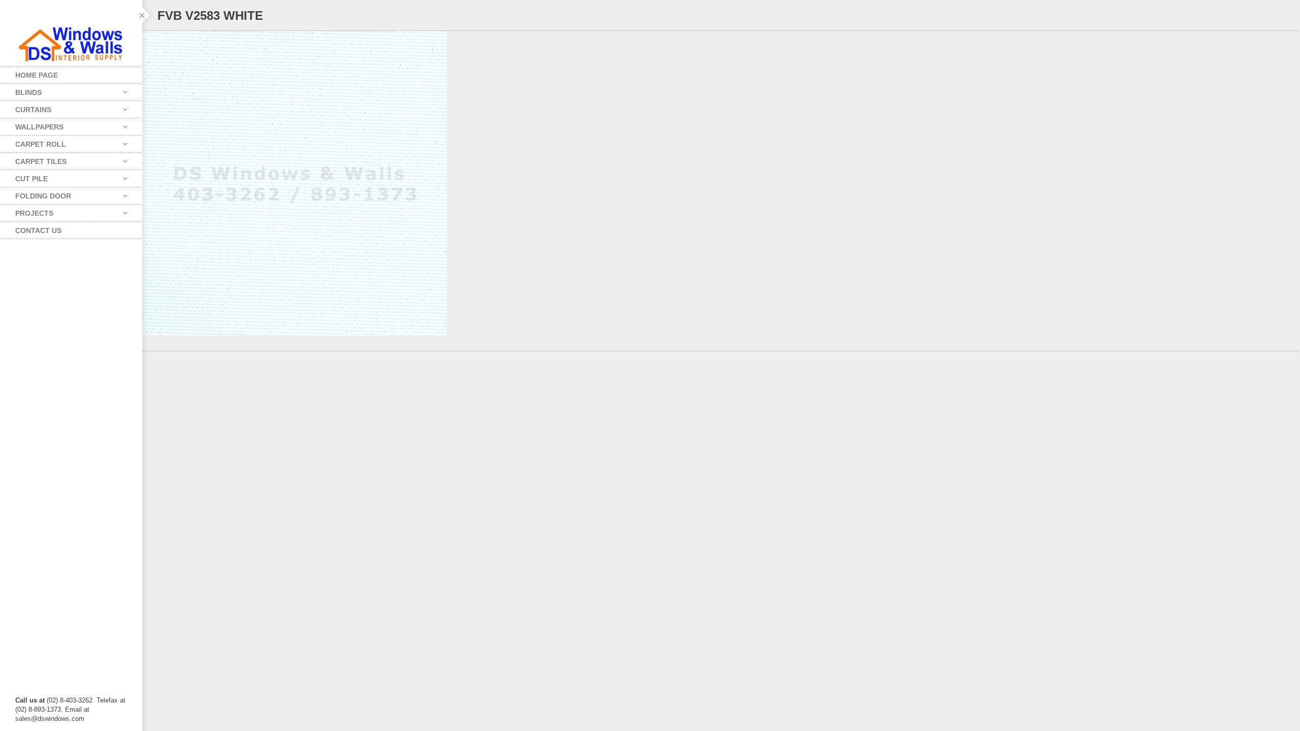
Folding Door (35, 193)
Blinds (21, 90)
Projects (26, 211)
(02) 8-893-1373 (38, 709)
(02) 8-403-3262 (69, 700)
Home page (36, 75)
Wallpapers (31, 124)
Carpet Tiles (33, 159)
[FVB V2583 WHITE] (721, 183)
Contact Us (38, 230)
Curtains (25, 107)
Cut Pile (24, 176)
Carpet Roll (33, 142)
